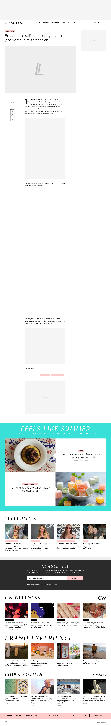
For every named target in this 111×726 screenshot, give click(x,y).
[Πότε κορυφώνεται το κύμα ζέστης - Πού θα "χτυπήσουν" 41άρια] (16, 686)
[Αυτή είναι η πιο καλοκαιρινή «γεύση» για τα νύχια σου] (68, 610)
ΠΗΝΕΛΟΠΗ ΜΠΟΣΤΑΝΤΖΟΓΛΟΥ (80, 460)
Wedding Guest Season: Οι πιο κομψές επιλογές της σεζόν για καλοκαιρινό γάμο (16, 663)
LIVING (34, 620)
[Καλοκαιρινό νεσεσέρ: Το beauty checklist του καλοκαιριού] (42, 651)
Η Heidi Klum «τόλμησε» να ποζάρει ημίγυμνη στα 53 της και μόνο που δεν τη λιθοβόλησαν (42, 546)
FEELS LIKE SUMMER (55, 429)
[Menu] (6, 22)
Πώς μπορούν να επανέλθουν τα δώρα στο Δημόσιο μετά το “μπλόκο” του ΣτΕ (67, 699)
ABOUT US (29, 715)
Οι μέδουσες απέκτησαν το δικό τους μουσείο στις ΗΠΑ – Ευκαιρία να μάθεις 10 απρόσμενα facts (16, 625)
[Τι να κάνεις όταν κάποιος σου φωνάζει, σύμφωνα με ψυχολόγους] (42, 610)
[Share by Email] (12, 119)
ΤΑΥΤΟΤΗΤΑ (19, 715)
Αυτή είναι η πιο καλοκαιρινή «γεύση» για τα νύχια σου (68, 623)
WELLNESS (55, 23)
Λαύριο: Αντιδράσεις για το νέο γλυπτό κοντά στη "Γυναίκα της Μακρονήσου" (94, 698)
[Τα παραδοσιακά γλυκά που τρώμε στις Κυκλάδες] (81, 489)
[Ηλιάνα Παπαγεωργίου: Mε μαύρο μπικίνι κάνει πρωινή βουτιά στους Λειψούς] (68, 531)
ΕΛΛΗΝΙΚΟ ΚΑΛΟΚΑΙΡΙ (30, 484)
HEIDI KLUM (36, 541)
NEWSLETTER (98, 715)
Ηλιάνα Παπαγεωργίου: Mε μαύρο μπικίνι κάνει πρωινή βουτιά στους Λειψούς (68, 545)
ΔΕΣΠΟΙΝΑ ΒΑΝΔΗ (12, 541)
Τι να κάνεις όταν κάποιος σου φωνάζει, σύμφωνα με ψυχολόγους (41, 624)
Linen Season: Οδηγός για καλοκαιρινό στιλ (93, 662)
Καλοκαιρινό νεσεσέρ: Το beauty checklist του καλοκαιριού (41, 663)
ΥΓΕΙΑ (86, 620)
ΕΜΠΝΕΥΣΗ (9, 620)
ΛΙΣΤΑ (86, 541)
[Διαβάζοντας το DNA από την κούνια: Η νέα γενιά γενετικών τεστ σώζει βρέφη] (94, 610)
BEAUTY (46, 23)
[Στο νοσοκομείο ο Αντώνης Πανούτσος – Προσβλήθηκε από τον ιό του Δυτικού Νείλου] (42, 686)
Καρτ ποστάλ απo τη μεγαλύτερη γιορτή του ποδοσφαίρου (66, 663)
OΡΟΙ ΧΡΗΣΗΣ (39, 715)
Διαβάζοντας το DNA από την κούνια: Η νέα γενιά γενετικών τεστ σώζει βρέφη (94, 624)
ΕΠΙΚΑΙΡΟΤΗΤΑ (24, 674)
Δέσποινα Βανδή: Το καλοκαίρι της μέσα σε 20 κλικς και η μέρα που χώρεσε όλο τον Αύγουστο (16, 546)
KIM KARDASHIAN (57, 375)
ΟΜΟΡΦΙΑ (61, 620)
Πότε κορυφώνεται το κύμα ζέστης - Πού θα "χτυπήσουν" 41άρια (16, 698)
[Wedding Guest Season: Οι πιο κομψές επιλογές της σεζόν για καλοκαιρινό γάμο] (16, 651)
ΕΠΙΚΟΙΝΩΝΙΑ (9, 715)
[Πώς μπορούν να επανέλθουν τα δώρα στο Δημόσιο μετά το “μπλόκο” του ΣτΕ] (68, 686)
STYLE (38, 23)
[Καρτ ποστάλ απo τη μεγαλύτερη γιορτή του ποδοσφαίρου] (68, 651)
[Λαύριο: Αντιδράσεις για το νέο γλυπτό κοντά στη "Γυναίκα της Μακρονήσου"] (94, 686)
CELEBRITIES (10, 31)
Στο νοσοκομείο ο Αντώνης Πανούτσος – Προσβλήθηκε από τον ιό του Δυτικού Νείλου (42, 699)
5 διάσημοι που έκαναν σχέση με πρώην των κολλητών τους (92, 545)
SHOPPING (71, 23)
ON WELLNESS (22, 598)
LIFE (63, 23)
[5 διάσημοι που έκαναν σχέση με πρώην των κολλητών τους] (94, 531)
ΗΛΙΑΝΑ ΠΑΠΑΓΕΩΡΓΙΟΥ (66, 541)
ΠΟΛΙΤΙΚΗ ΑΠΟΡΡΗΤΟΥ (54, 715)
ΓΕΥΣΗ (81, 450)
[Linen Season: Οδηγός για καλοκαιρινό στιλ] (94, 651)
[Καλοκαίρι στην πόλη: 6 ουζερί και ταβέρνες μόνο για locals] (30, 455)
